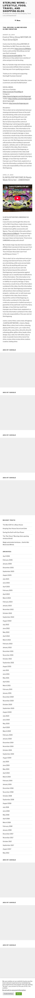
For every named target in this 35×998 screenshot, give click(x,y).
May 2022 (6, 632)
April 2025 (6, 587)
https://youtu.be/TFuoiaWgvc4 (13, 92)
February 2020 (8, 735)
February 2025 (8, 590)
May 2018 (6, 815)
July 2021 (6, 670)
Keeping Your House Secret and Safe (15, 528)
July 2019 (6, 761)
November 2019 (8, 746)
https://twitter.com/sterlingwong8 (19, 99)
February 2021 (7, 689)
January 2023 (7, 605)
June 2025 (6, 583)
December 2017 (8, 834)
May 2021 (6, 678)
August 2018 (7, 803)
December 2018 (8, 788)
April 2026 (6, 556)
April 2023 (6, 594)
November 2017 (8, 837)
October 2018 (7, 796)
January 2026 (7, 564)
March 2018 (7, 822)
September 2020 (8, 708)
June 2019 (6, 765)
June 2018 (6, 811)
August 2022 (7, 621)
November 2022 (8, 609)
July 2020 (6, 716)
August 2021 (7, 666)
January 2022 (7, 647)
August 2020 (7, 712)
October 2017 (7, 841)
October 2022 (7, 613)
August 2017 (7, 849)
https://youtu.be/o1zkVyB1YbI (12, 55)
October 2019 (7, 750)
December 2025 (8, 567)
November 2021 (8, 655)
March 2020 (7, 731)
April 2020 (6, 727)
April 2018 (6, 818)
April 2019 (6, 773)
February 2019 (7, 780)
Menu (18, 20)
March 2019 (7, 777)
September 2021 (8, 663)
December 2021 (8, 651)
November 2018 (8, 792)
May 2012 (6, 853)
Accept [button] (19, 993)
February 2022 (7, 644)
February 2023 (8, 602)
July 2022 (6, 624)
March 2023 (7, 598)
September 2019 (8, 754)
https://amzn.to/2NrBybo (23, 48)
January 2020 (7, 739)
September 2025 (8, 571)
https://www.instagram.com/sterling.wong (16, 96)
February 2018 (7, 826)
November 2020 (8, 701)
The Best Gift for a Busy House (13, 525)
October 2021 (7, 659)
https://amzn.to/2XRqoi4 (11, 233)
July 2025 (6, 579)
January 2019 (7, 784)
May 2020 (6, 723)
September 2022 (8, 617)
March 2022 (7, 640)
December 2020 (8, 697)
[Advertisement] (17, 370)
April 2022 (6, 636)
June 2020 (6, 720)
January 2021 (7, 693)
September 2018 (8, 799)
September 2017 (8, 845)
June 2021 (6, 674)
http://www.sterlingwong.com (18, 103)
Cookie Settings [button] (8, 993)
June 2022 (6, 628)
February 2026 (8, 560)
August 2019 (7, 758)
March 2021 (7, 685)
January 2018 (7, 830)
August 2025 (7, 575)
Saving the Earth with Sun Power (13, 532)
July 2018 (6, 807)
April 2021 (6, 682)
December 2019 (8, 742)
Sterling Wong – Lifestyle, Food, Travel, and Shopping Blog (15, 6)
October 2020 (7, 704)
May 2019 (6, 769)
